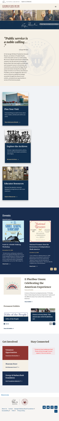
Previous (51, 269)
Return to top (5, 395)
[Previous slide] (50, 323)
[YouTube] (48, 407)
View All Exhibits (8, 328)
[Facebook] (44, 407)
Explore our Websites (26, 1)
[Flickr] (56, 407)
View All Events (6, 219)
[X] (56, 411)
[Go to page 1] (4, 323)
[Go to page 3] (8, 323)
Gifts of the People (12, 319)
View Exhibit (28, 301)
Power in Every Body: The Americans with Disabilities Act (43, 317)
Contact (10, 409)
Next (55, 269)
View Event (5, 264)
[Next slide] (54, 323)
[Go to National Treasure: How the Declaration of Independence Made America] (40, 231)
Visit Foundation (12, 381)
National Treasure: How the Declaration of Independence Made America (40, 247)
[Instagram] (52, 407)
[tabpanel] (15, 242)
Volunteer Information (12, 355)
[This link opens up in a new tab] (16, 402)
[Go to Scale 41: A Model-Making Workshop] (13, 231)
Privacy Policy (21, 411)
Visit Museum (11, 367)
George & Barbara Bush (24, 409)
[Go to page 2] (6, 323)
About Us (4, 409)
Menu (56, 6)
